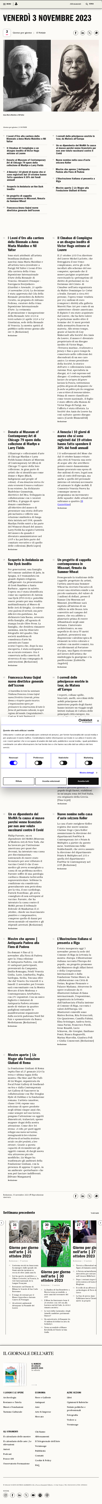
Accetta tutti (83, 781)
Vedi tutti (95, 1213)
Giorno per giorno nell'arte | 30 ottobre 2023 (23, 1276)
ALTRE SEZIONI (74, 1393)
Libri (69, 1398)
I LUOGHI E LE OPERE (13, 1393)
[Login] (15, 4)
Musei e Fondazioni (13, 1407)
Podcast (7, 1454)
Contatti (39, 1456)
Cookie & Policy (43, 1461)
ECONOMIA (40, 1393)
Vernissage (72, 1425)
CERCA (91, 4)
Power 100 (8, 1459)
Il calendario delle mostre (17, 1437)
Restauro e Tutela (12, 1402)
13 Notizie (41, 33)
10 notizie (56, 1261)
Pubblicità (40, 1451)
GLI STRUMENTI (10, 1432)
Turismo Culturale (12, 1412)
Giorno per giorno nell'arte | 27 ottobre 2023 (55, 1252)
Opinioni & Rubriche (77, 1402)
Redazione (13, 1285)
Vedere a (71, 1420)
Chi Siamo (40, 1432)
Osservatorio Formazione (16, 1464)
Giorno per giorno (22, 33)
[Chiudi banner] (98, 721)
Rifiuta (19, 781)
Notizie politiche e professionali (76, 1409)
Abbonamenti (75, 4)
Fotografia (72, 1415)
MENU (9, 4)
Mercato (39, 1417)
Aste (37, 1407)
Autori (6, 1449)
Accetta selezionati (51, 781)
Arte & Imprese (43, 1412)
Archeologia (9, 1398)
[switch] (38, 763)
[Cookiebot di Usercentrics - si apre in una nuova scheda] (80, 721)
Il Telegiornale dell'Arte (47, 1441)
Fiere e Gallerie (43, 1398)
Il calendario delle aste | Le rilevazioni (17, 1443)
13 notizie (24, 1285)
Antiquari (40, 1402)
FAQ (37, 1465)
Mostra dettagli (87, 773)
